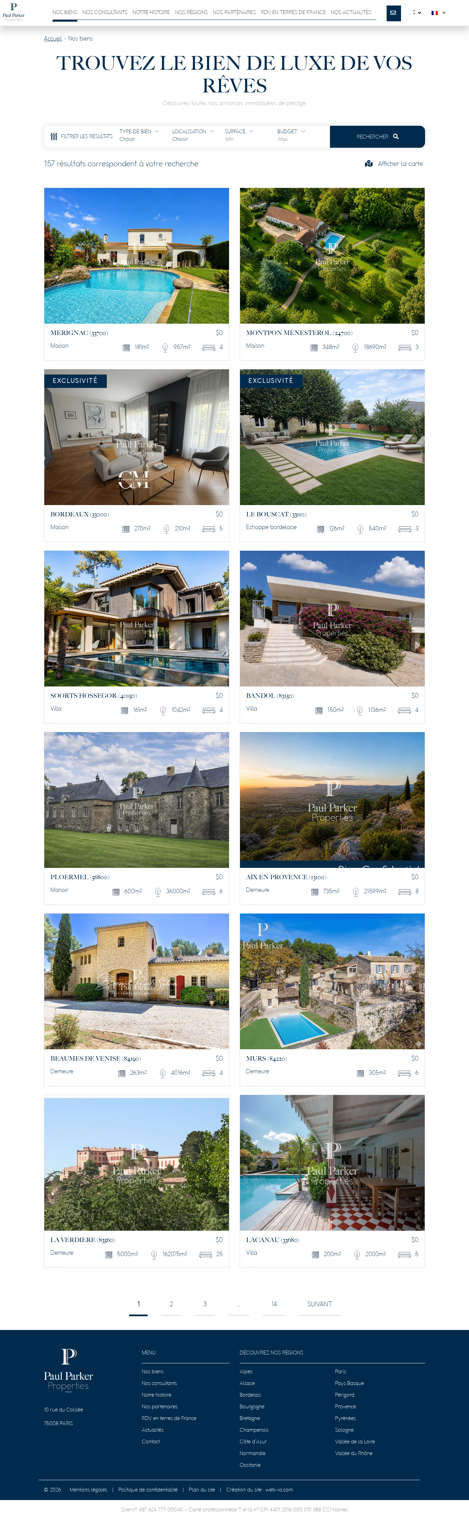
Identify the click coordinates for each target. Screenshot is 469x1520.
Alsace (247, 1383)
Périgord (344, 1395)
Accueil (53, 39)
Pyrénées (345, 1418)
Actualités (152, 1430)
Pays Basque (349, 1383)
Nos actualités (351, 12)
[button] (440, 12)
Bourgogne (252, 1407)
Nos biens (65, 12)
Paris (340, 1372)
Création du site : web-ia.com (259, 1490)
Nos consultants (104, 12)
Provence (345, 1407)
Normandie (252, 1453)
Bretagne (250, 1418)
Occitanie (250, 1465)
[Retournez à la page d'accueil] (13, 12)
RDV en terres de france (293, 12)
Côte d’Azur (253, 1442)
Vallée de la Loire (355, 1442)
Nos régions (191, 12)
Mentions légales (88, 1490)
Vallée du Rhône (354, 1453)
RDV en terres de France (169, 1418)
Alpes (246, 1372)
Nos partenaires (234, 12)
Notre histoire (151, 12)
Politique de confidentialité (148, 1490)
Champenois (254, 1430)
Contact (151, 1442)
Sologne (344, 1430)
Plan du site (202, 1490)
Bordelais (250, 1395)
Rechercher (373, 137)
